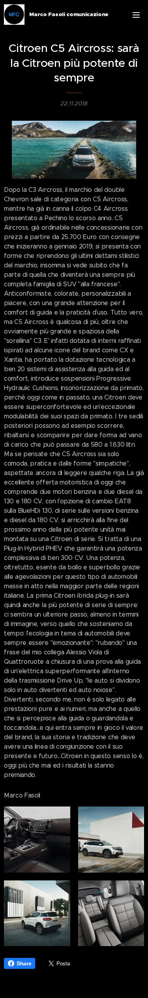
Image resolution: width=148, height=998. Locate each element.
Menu (136, 14)
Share (24, 963)
